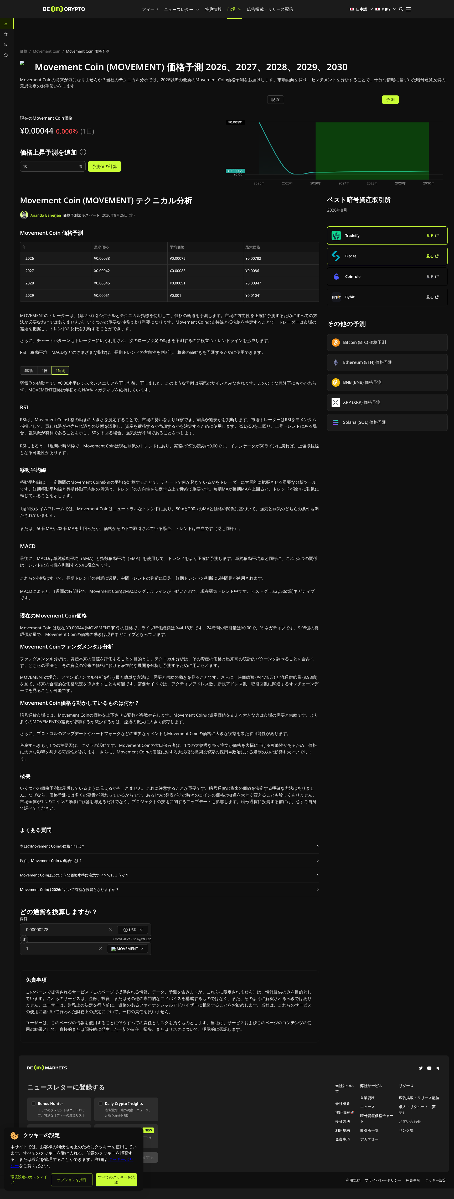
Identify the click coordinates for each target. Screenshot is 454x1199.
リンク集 (406, 1130)
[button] (169, 846)
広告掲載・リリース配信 (270, 9)
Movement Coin (46, 51)
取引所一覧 (369, 1130)
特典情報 (213, 9)
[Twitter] (421, 1068)
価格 (23, 51)
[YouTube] (429, 1068)
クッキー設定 (436, 1180)
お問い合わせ (410, 1121)
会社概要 (342, 1103)
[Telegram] (437, 1068)
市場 (231, 9)
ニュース (367, 1106)
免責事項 (342, 1139)
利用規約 (342, 1130)
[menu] (7, 39)
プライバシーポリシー (383, 1180)
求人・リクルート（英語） (417, 1109)
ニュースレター (178, 9)
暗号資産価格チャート (376, 1118)
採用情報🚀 (344, 1112)
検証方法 (342, 1121)
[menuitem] (7, 23)
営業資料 (367, 1097)
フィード (150, 9)
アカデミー (369, 1139)
